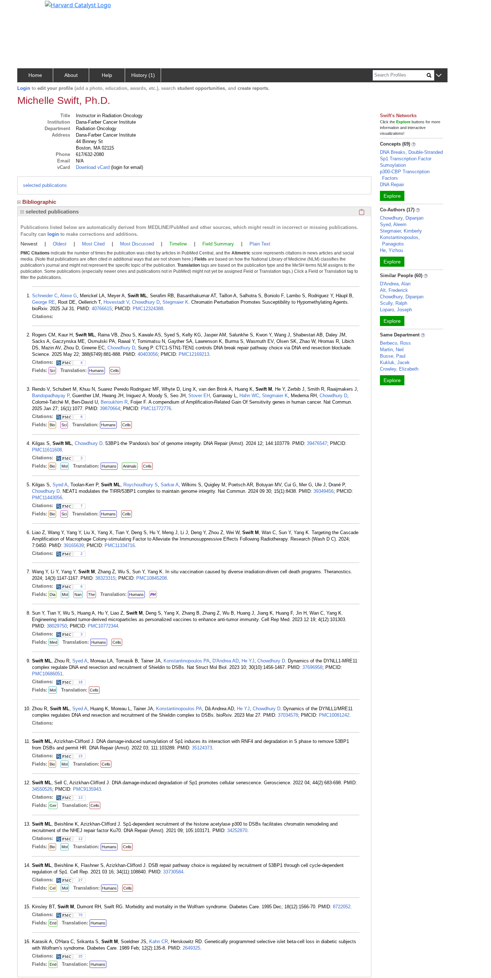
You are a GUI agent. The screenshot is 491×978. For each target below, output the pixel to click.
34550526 (42, 789)
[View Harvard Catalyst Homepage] (78, 4)
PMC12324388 (148, 308)
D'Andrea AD (225, 661)
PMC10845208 (151, 578)
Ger (53, 805)
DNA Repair (392, 184)
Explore (392, 196)
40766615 (102, 308)
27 (80, 880)
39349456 (323, 491)
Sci (52, 370)
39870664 (110, 408)
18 (80, 682)
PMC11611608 (47, 450)
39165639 (74, 545)
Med (53, 642)
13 (80, 797)
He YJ (248, 661)
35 (80, 956)
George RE (43, 302)
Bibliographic (39, 202)
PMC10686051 (47, 673)
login (53, 234)
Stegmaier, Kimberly (401, 231)
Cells (114, 370)
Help (107, 75)
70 (80, 915)
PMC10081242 (334, 715)
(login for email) (126, 167)
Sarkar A (170, 484)
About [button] (71, 75)
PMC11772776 (156, 408)
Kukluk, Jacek (395, 362)
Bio (52, 425)
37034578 (288, 715)
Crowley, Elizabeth (399, 369)
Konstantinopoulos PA (187, 661)
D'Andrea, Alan (395, 283)
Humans (96, 370)
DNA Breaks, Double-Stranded (411, 152)
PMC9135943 (87, 789)
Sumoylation (393, 165)
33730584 (173, 871)
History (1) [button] (143, 75)
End (53, 923)
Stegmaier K (175, 302)
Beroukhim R (114, 402)
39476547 (317, 443)
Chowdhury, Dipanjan (401, 218)
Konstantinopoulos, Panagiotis (400, 241)
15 (80, 756)
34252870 (237, 830)
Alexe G (68, 295)
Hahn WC (249, 395)
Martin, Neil (392, 349)
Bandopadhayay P (50, 395)
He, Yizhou (391, 250)
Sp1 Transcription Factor (405, 158)
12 (80, 839)
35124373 (202, 747)
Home (35, 75)
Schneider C (45, 295)
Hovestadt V (116, 302)
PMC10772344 (103, 626)
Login (23, 88)
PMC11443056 (47, 497)
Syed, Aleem (393, 224)
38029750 (57, 626)
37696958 (312, 667)
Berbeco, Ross (395, 343)
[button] (438, 75)
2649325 (191, 948)
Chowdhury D (146, 302)
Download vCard (93, 167)
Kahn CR (158, 941)
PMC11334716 (120, 545)
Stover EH (199, 395)
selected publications (45, 185)
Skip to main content (30, 8)
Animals (130, 466)
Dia (52, 594)
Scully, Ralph (393, 303)
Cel (52, 888)
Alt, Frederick (394, 290)
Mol (64, 466)
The (91, 594)
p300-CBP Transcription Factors (405, 175)
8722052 (341, 906)
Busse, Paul (392, 356)
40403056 (148, 354)
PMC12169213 (194, 354)
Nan (78, 594)
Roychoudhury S (140, 484)
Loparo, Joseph (396, 309)
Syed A (60, 484)
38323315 (105, 578)
